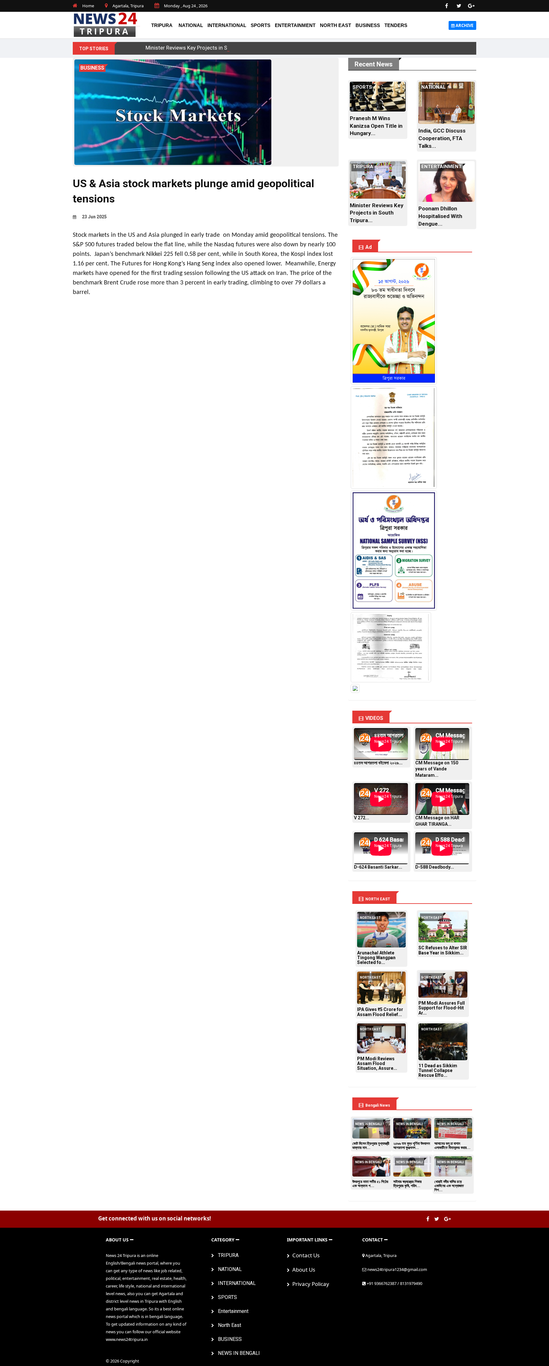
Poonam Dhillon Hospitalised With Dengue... (440, 216)
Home (88, 6)
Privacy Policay (309, 1283)
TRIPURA (162, 25)
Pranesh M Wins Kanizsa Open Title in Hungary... (376, 126)
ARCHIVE (464, 25)
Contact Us (305, 1255)
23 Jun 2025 (94, 216)
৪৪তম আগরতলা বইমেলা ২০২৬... (378, 762)
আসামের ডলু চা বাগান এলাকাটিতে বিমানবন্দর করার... (452, 1145)
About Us (302, 1269)
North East (335, 25)
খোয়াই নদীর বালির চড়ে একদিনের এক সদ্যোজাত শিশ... (449, 1185)
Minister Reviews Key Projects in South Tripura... (376, 213)
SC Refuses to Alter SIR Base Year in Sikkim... (442, 950)
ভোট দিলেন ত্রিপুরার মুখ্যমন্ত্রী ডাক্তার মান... (370, 1145)
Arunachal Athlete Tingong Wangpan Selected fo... (376, 957)
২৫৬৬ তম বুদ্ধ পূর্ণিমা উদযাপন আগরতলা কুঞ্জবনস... (411, 1145)
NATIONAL (191, 25)
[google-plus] (471, 6)
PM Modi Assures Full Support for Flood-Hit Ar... (441, 1008)
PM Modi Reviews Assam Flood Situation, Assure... (377, 1063)
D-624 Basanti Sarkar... (378, 867)
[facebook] (446, 6)
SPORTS (260, 25)
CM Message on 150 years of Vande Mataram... (436, 769)
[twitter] (459, 6)
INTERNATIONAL (226, 25)
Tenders (395, 25)
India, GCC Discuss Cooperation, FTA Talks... (441, 138)
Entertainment (295, 25)
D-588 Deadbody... (434, 867)
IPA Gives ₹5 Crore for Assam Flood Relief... (380, 1012)
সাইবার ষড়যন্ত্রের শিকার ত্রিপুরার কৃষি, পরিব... (407, 1183)
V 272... (361, 817)
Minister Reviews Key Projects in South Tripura (201, 47)
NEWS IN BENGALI (237, 1353)
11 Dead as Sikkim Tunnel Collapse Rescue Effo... (437, 1070)
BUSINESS (368, 25)
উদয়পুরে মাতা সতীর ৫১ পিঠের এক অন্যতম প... (370, 1183)
